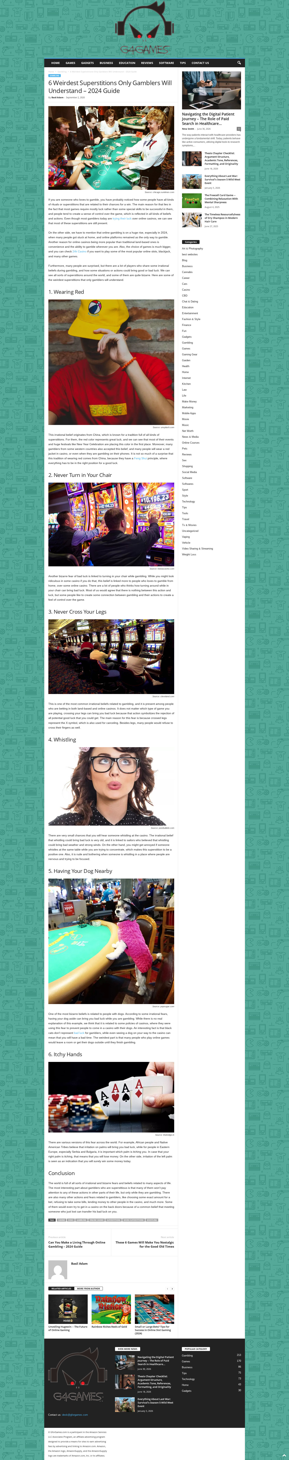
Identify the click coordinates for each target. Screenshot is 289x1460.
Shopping (187, 466)
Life (184, 395)
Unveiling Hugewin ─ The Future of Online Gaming (67, 1328)
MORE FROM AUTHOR (88, 1288)
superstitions (113, 1220)
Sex (184, 460)
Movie (185, 419)
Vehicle (186, 542)
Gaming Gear (189, 354)
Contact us (200, 63)
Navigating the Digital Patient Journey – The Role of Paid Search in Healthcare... (208, 119)
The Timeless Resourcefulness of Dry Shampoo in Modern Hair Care (222, 218)
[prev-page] (167, 1289)
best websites (190, 254)
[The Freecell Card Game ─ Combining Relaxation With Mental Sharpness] (192, 200)
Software (166, 63)
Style (185, 495)
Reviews (147, 63)
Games (70, 63)
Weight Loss (189, 554)
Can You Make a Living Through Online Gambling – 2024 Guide (76, 1244)
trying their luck (122, 218)
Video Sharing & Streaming (197, 548)
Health (185, 366)
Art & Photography (192, 248)
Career (186, 278)
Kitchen (186, 383)
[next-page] (172, 1289)
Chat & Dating (190, 301)
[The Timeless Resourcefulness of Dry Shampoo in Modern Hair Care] (192, 220)
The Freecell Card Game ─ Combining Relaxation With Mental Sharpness (221, 198)
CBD (184, 295)
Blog (184, 260)
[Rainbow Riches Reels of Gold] (111, 1309)
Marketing (187, 407)
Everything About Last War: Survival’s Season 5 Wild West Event (222, 179)
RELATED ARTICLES (61, 1288)
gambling (81, 1220)
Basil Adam (58, 97)
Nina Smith (188, 128)
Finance (186, 325)
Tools (185, 513)
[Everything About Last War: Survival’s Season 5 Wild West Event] (192, 181)
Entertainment (190, 313)
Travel (185, 519)
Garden (186, 360)
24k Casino (80, 251)
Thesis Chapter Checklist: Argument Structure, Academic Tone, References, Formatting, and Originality (221, 158)
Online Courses (191, 442)
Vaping (186, 536)
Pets (184, 448)
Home (55, 63)
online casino (96, 1220)
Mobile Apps (189, 413)
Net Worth (187, 430)
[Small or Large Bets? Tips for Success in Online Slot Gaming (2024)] (154, 1309)
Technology (188, 501)
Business (106, 63)
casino (61, 1220)
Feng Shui (140, 458)
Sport (185, 489)
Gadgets (87, 63)
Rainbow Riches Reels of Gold (109, 1326)
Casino (186, 289)
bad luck (79, 1032)
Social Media (189, 472)
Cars (184, 283)
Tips (183, 63)
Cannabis (187, 272)
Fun (184, 330)
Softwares (187, 483)
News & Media (190, 436)
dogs (70, 1220)
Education (127, 63)
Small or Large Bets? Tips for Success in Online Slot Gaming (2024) (153, 1330)
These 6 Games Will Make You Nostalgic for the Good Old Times (145, 1244)
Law (184, 389)
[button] (239, 63)
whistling (152, 1220)
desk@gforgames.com (75, 1414)
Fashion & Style (191, 319)
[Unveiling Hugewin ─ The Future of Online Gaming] (68, 1309)
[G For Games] (144, 29)
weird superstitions (134, 1220)
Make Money (189, 401)
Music (185, 425)
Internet (186, 378)
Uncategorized (190, 530)
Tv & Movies (189, 525)
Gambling (62, 71)
